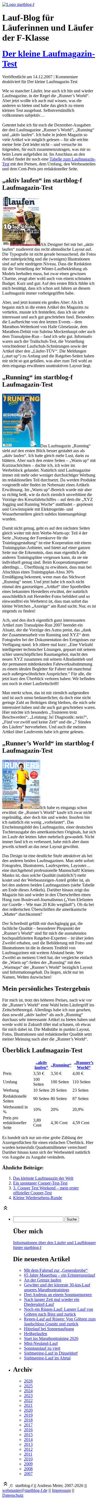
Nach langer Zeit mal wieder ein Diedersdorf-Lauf (51, 1302)
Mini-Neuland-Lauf (41, 1343)
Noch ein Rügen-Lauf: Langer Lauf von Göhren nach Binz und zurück (58, 1311)
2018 (28, 1420)
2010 (28, 1459)
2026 (28, 1381)
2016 (28, 1429)
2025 (28, 1386)
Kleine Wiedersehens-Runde (37, 1197)
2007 (28, 1473)
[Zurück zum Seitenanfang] (5, 1209)
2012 (28, 1449)
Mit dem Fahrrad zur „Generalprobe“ (56, 1270)
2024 (28, 1390)
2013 (28, 1444)
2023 (28, 1395)
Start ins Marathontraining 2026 (51, 1338)
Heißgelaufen (35, 1333)
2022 (28, 1400)
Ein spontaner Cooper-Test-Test (40, 1183)
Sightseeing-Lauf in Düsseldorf (51, 1353)
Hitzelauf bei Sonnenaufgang (49, 1328)
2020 (28, 1410)
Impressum (61, 1490)
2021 (28, 1405)
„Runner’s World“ (83, 1065)
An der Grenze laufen (42, 1280)
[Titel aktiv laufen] (21, 244)
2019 (28, 1415)
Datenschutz (12, 1495)
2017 (28, 1425)
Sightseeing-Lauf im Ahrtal (47, 1358)
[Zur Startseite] (18, 4)
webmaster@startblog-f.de (24, 1490)
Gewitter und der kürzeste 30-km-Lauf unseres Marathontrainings (57, 1287)
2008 (28, 1468)
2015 (28, 1434)
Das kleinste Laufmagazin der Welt (43, 1178)
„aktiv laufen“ (41, 1065)
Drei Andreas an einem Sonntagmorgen (58, 1294)
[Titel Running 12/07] (21, 446)
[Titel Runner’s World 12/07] (21, 807)
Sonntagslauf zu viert (42, 1348)
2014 (28, 1439)
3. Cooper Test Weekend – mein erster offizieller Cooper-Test (46, 1190)
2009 (28, 1464)
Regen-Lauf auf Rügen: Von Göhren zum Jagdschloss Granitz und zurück (60, 1321)
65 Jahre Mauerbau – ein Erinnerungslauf (59, 1275)
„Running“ (61, 1065)
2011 (28, 1454)
